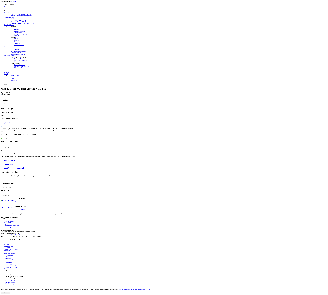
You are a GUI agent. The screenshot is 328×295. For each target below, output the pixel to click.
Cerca (5, 7)
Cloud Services (18, 38)
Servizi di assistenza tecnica (18, 54)
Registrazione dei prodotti (21, 60)
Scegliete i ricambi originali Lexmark (21, 22)
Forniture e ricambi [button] (9, 17)
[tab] (165, 160)
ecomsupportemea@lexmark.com (14, 234)
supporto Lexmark (24, 239)
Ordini (12, 78)
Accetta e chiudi (5, 292)
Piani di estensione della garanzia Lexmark (22, 23)
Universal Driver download (21, 66)
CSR (5, 256)
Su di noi (6, 244)
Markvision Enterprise (20, 68)
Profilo (13, 77)
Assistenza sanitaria (19, 31)
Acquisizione (17, 43)
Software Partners (19, 45)
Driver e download (19, 65)
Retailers (16, 35)
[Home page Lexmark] (15, 1)
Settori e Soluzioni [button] (9, 25)
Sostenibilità (7, 258)
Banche (16, 28)
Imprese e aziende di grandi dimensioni (21, 15)
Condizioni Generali (9, 282)
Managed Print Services (17, 48)
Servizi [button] (6, 46)
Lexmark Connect (9, 255)
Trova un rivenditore (9, 253)
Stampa (16, 42)
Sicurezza (17, 40)
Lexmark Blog (8, 262)
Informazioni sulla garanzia (18, 51)
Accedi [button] (6, 74)
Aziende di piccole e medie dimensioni (21, 14)
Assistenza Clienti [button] (9, 55)
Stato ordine (7, 222)
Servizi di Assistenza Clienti (11, 259)
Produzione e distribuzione (21, 34)
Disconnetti (14, 80)
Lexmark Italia (8, 83)
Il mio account (15, 75)
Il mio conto (7, 227)
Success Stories (8, 264)
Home (5, 243)
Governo (16, 29)
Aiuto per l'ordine (9, 221)
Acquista (6, 72)
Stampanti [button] (6, 12)
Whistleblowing (8, 246)
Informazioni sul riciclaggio (11, 225)
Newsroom (7, 250)
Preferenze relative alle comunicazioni (14, 265)
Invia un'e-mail (8, 224)
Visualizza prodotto (20, 201)
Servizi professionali (16, 52)
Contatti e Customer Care (11, 249)
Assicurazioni (18, 32)
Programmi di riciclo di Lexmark (20, 20)
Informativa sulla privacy (11, 284)
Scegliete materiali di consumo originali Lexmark (24, 18)
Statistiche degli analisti (10, 267)
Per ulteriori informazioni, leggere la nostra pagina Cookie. (134, 289)
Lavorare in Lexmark (10, 247)
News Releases (8, 269)
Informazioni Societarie (10, 281)
